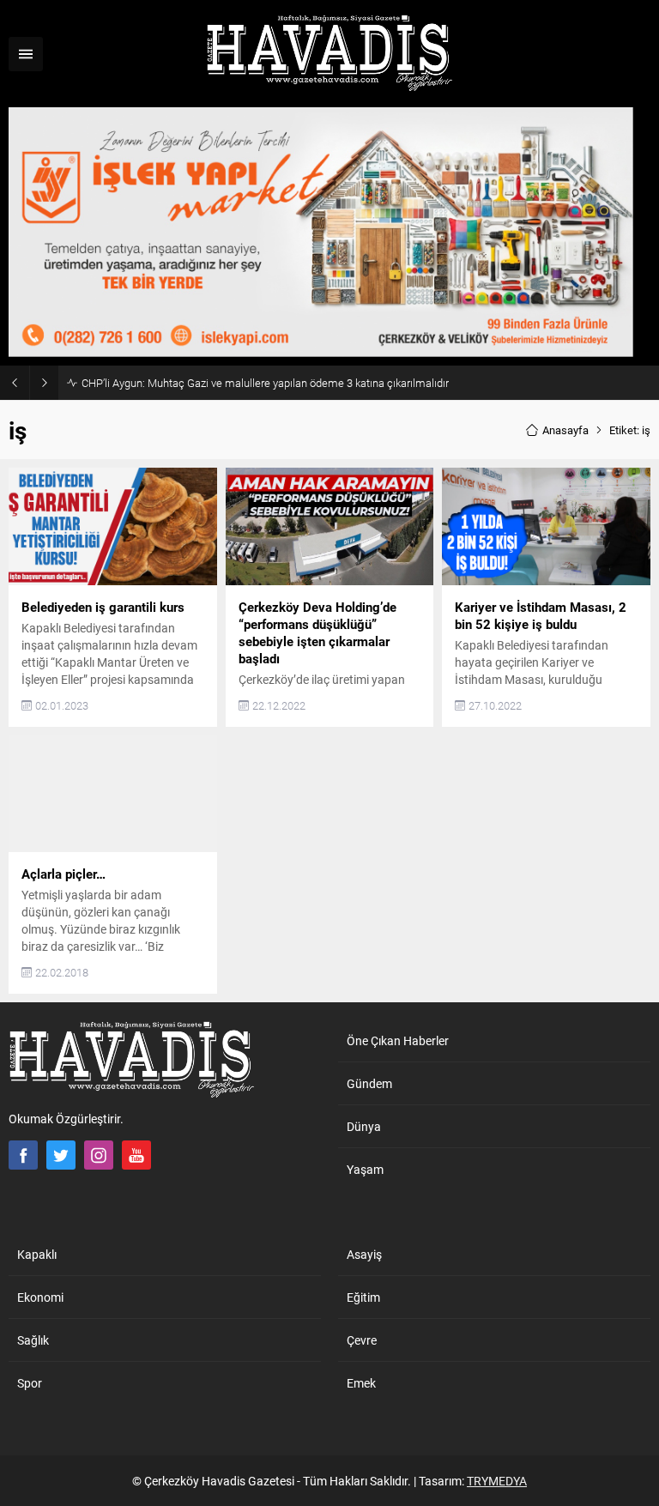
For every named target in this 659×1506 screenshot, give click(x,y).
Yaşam (365, 1169)
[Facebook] (23, 1155)
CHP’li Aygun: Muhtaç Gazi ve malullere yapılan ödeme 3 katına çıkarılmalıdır (265, 382)
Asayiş (364, 1254)
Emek (361, 1383)
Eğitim (363, 1297)
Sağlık (33, 1340)
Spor (29, 1383)
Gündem (369, 1083)
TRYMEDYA (497, 1481)
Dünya (364, 1126)
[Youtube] (136, 1155)
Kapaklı (37, 1254)
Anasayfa (565, 430)
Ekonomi (40, 1297)
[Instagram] (98, 1155)
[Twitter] (61, 1155)
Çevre (362, 1340)
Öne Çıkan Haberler (398, 1040)
